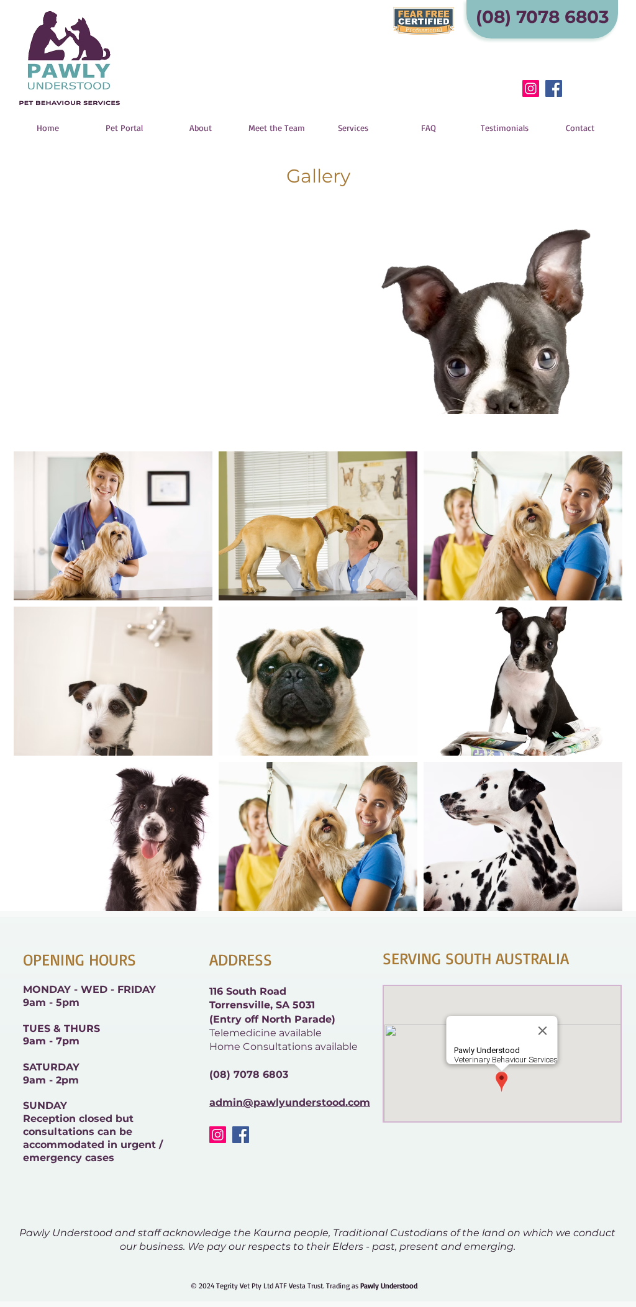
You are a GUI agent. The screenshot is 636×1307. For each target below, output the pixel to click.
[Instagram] (530, 88)
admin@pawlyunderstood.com (289, 1102)
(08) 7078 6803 (248, 1074)
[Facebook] (553, 88)
